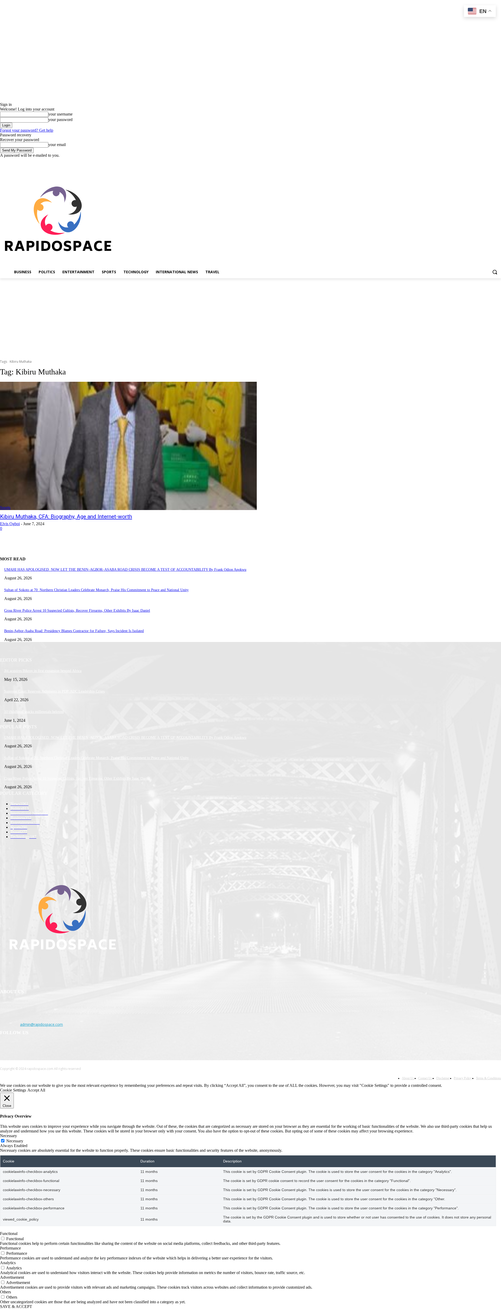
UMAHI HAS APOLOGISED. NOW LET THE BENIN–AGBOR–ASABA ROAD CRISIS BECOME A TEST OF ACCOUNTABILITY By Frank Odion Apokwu (125, 570)
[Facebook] (469, 162)
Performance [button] (10, 1248)
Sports (5, 507)
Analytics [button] (8, 1262)
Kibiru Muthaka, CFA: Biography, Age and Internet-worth (66, 516)
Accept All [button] (36, 1090)
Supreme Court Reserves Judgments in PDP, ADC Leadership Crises (54, 691)
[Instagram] (476, 162)
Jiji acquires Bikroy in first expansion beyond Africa (42, 671)
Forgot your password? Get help (26, 130)
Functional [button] (8, 1233)
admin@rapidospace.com (41, 1024)
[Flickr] (32, 1048)
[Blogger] (5, 1048)
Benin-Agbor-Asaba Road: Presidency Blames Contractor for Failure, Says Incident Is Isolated (74, 631)
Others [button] (5, 1292)
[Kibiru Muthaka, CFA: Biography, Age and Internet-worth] (128, 446)
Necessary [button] (8, 1136)
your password (60, 119)
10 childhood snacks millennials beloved (34, 712)
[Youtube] (498, 162)
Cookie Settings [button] (13, 1090)
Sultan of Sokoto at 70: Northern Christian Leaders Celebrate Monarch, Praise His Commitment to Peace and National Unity (96, 590)
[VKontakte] (58, 1048)
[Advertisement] (250, 317)
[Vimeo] (491, 162)
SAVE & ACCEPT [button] (16, 1306)
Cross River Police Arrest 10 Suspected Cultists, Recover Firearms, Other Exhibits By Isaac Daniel (77, 611)
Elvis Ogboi (10, 524)
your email (57, 144)
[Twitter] (484, 162)
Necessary (14, 1141)
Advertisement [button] (12, 1277)
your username (60, 114)
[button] (494, 272)
